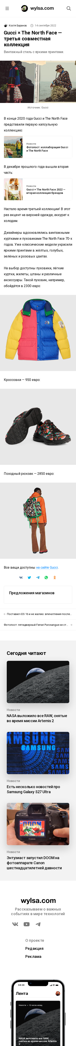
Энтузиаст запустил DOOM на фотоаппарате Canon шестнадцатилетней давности (34, 863)
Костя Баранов (18, 25)
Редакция (34, 948)
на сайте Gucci (47, 567)
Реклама (33, 956)
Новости (31, 144)
